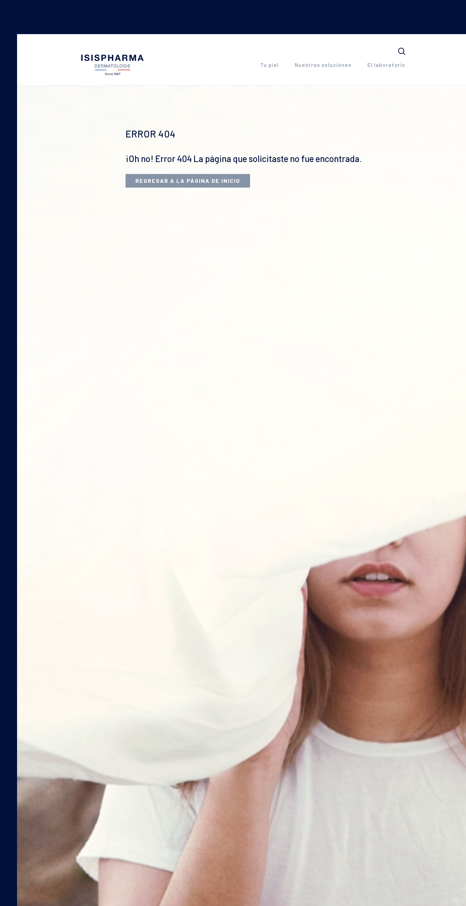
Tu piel (269, 64)
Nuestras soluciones (323, 64)
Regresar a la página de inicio (187, 180)
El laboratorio (386, 64)
